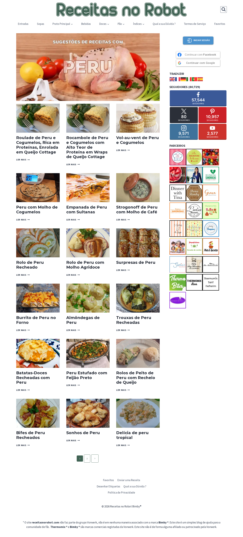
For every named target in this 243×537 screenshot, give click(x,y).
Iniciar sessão (202, 40)
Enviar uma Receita (128, 480)
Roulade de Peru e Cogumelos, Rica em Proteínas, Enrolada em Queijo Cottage (37, 144)
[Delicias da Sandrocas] (210, 175)
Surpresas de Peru (135, 262)
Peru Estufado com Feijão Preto (86, 375)
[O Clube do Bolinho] (194, 228)
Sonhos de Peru (83, 432)
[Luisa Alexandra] (194, 210)
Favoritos (219, 24)
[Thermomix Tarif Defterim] (210, 282)
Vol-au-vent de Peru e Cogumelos (137, 140)
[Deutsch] (183, 79)
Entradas (23, 24)
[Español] (200, 79)
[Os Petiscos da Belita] (177, 246)
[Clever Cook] (177, 175)
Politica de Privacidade (121, 492)
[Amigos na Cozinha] (177, 157)
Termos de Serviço (195, 24)
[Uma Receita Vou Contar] (177, 300)
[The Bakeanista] (210, 264)
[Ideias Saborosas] (177, 210)
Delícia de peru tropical (132, 435)
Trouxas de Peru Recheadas (133, 320)
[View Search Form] (223, 9)
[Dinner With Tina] (177, 193)
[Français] (178, 79)
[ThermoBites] (177, 282)
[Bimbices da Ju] (210, 157)
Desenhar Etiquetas (108, 486)
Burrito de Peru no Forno (36, 320)
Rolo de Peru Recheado (30, 265)
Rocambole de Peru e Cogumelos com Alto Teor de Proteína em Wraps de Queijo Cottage (87, 147)
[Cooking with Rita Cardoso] (194, 175)
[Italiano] (189, 79)
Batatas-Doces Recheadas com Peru (33, 377)
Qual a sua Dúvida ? (164, 24)
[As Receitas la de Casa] (194, 157)
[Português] (195, 79)
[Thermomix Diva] (194, 282)
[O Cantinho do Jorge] (177, 228)
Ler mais (23, 159)
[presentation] (38, 118)
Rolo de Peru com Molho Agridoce (85, 265)
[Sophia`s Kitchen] (177, 264)
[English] (172, 79)
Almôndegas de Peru (83, 320)
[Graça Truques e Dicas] (210, 193)
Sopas (40, 24)
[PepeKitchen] (194, 246)
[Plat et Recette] (210, 246)
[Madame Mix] (210, 210)
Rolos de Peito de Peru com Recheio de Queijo (135, 377)
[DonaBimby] (194, 193)
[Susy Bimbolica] (194, 264)
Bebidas (86, 24)
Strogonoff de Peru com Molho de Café (137, 209)
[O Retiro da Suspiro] (210, 228)
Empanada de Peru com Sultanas (86, 209)
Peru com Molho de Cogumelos (37, 209)
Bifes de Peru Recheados (30, 435)
